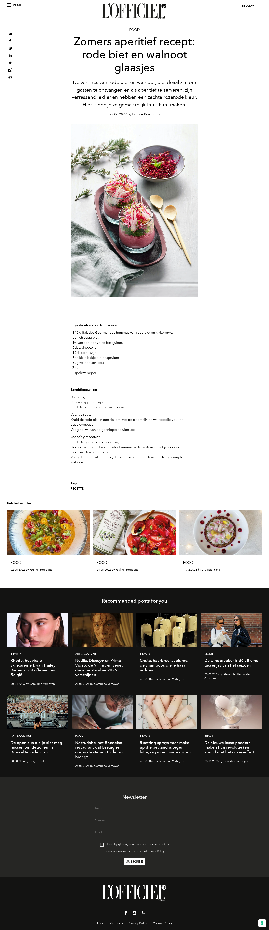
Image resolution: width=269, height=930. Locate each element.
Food (134, 30)
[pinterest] (10, 48)
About (101, 923)
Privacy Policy (155, 851)
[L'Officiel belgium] (134, 11)
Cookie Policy (163, 923)
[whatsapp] (10, 70)
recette (77, 488)
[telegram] (10, 77)
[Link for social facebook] (126, 914)
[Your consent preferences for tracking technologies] (262, 923)
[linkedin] (10, 56)
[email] (10, 34)
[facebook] (10, 41)
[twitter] (10, 63)
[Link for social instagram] (134, 914)
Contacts (116, 923)
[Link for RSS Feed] (143, 913)
